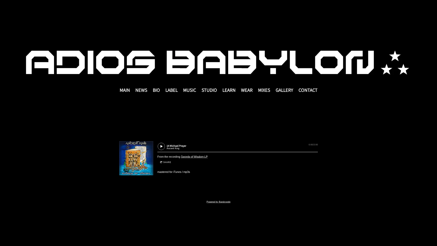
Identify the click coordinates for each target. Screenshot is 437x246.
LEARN (229, 90)
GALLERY (284, 90)
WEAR (247, 90)
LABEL (171, 90)
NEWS (141, 90)
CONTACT (308, 90)
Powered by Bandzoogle (218, 202)
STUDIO (209, 90)
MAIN (125, 90)
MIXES (264, 90)
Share (167, 162)
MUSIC (189, 90)
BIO (156, 90)
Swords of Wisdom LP (194, 156)
